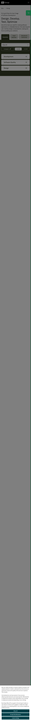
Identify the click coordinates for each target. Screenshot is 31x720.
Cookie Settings (15, 718)
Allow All (15, 711)
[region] (15, 702)
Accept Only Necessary (15, 714)
